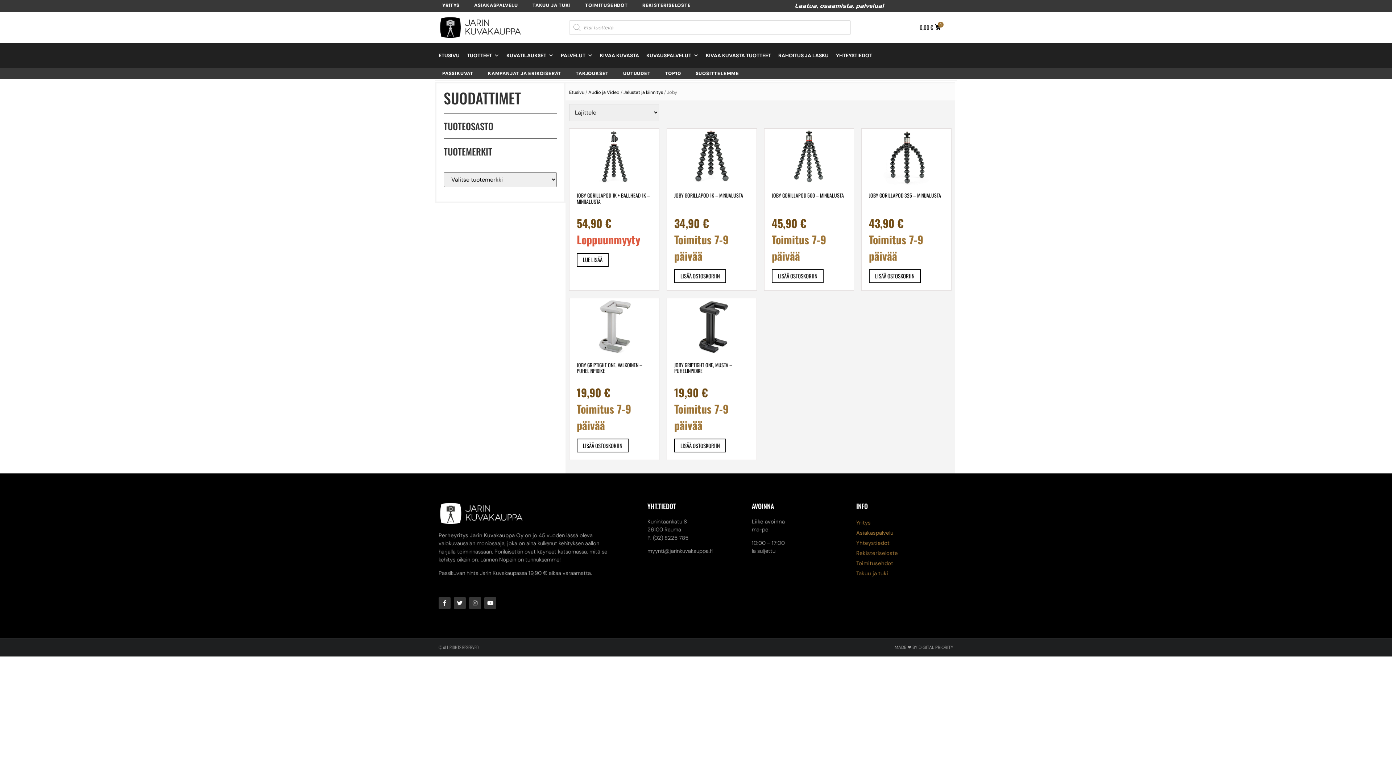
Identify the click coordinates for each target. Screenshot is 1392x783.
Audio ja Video (604, 92)
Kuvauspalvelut (668, 55)
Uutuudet (636, 73)
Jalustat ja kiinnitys (643, 92)
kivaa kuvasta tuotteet (738, 55)
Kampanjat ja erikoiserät (524, 73)
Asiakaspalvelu (496, 5)
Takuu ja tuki (552, 5)
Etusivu (449, 55)
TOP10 (673, 73)
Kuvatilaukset (526, 55)
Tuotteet (479, 55)
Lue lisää (592, 260)
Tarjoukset (592, 73)
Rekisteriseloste (666, 5)
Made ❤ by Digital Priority (924, 647)
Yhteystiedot (854, 55)
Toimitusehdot (606, 5)
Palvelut (573, 55)
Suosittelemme (717, 73)
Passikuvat (457, 73)
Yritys (451, 5)
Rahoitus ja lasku (803, 55)
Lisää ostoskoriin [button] (700, 276)
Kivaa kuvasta (619, 55)
